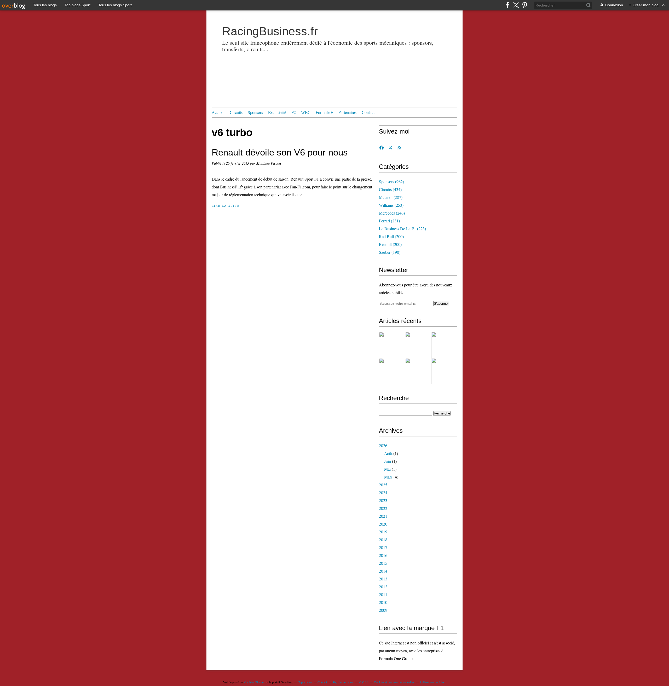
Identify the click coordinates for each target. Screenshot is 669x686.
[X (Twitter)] (516, 5)
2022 (383, 508)
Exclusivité (277, 112)
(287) (390, 197)
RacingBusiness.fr (270, 31)
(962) (391, 181)
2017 (383, 547)
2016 (383, 555)
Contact (368, 112)
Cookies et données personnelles (394, 682)
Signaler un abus (343, 682)
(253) (391, 205)
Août (388, 453)
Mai (387, 469)
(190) (389, 252)
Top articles (305, 682)
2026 (383, 445)
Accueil (218, 112)
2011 (383, 594)
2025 (383, 484)
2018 (383, 539)
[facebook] (507, 5)
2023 (383, 500)
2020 (383, 524)
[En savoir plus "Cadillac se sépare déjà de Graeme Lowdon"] (392, 345)
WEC (305, 112)
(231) (389, 220)
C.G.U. (363, 682)
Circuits (236, 112)
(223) (402, 228)
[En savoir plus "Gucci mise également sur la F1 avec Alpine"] (444, 345)
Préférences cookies (432, 682)
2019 (383, 531)
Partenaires (347, 112)
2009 (383, 610)
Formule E (324, 112)
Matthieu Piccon (254, 682)
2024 (383, 492)
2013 (383, 578)
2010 (383, 602)
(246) (392, 213)
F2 (293, 112)
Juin (387, 461)
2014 (383, 571)
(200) (391, 236)
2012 (383, 586)
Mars (388, 477)
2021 (383, 516)
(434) (390, 189)
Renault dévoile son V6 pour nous (280, 152)
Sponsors (255, 112)
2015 (383, 563)
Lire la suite (226, 205)
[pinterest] (524, 5)
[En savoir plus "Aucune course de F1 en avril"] (418, 371)
